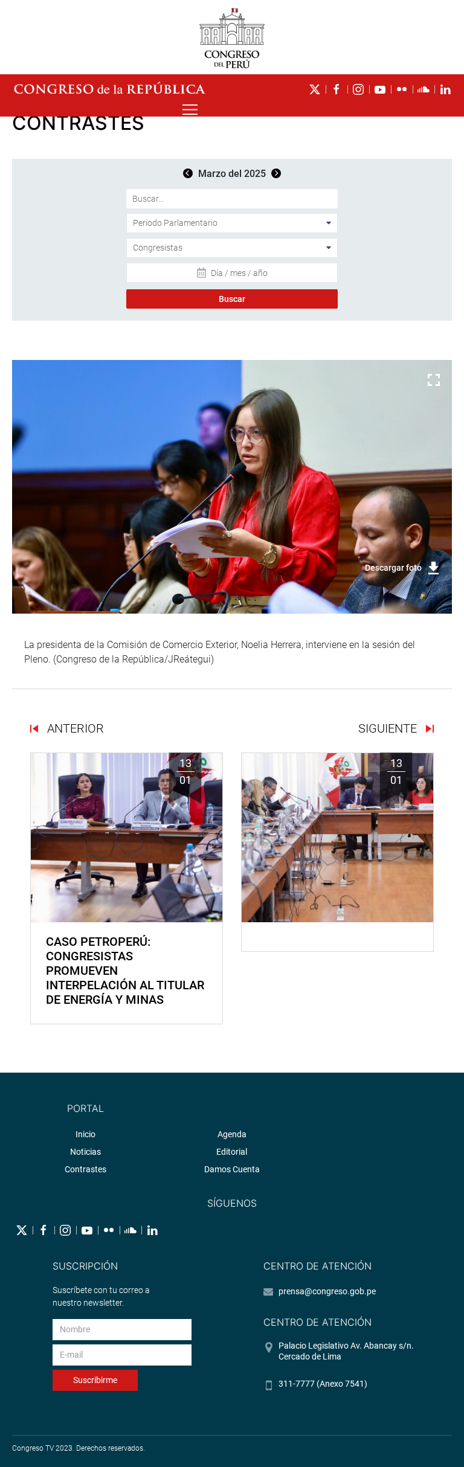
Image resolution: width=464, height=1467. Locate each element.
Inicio (85, 1134)
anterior (74, 728)
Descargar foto (393, 568)
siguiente (389, 728)
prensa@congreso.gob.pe (327, 1291)
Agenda (232, 1134)
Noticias (85, 1152)
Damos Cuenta (232, 1169)
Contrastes (85, 1169)
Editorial (231, 1152)
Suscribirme (95, 1380)
